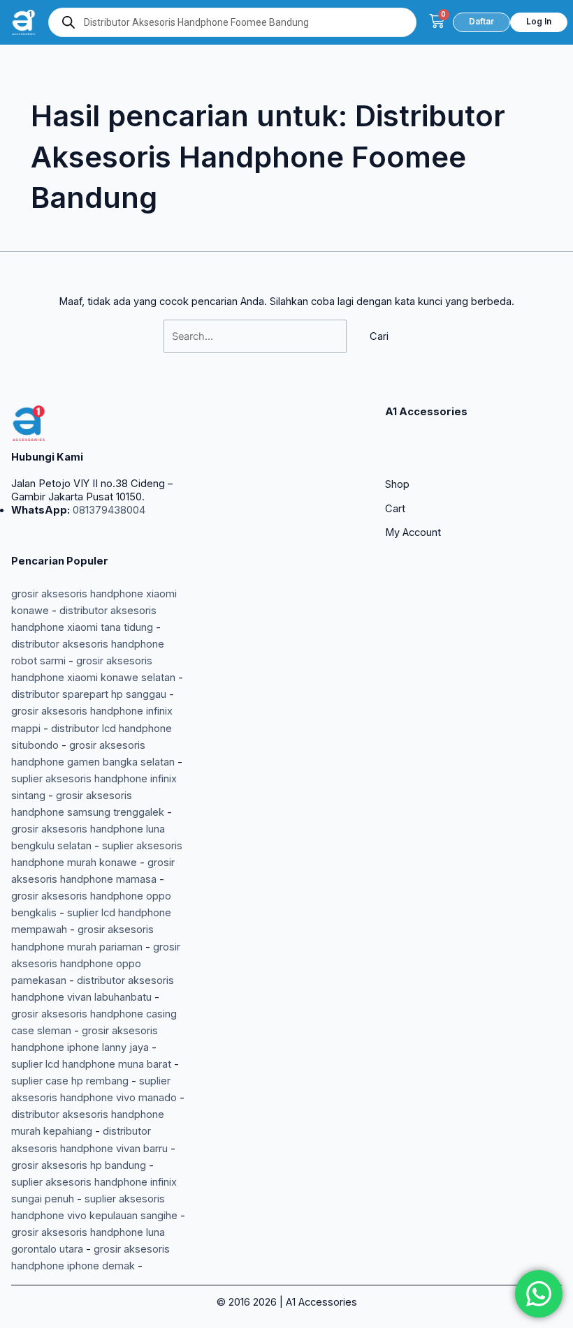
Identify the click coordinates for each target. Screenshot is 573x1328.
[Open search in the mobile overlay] (232, 22)
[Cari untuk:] (256, 336)
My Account (413, 532)
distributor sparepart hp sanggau (88, 694)
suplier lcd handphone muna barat (91, 1064)
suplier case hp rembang (70, 1081)
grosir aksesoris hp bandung (78, 1165)
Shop (397, 484)
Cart (395, 508)
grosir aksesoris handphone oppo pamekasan (95, 964)
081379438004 (107, 510)
